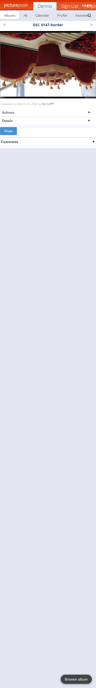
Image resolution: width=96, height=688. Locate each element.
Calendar (42, 15)
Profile (62, 15)
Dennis (45, 6)
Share (8, 131)
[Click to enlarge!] (48, 64)
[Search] (89, 15)
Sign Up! (69, 6)
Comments (9, 142)
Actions (8, 113)
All (25, 15)
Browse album (76, 679)
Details (7, 121)
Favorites (82, 15)
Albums (9, 15)
